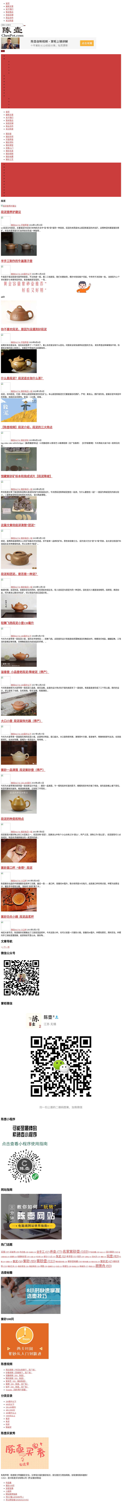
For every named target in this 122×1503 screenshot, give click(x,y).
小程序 (8, 1491)
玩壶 (113, 1256)
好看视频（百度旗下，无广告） (19, 1373)
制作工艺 (14, 99)
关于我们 (9, 9)
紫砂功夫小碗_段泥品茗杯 (17, 916)
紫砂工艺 (9, 96)
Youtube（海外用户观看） (16, 1390)
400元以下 (10, 1404)
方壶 (33, 1256)
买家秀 (14, 1252)
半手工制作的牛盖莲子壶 (16, 261)
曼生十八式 (49, 1257)
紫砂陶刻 (14, 101)
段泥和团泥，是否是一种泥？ (19, 574)
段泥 (8, 193)
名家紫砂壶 (76, 1251)
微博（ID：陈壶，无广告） (17, 1384)
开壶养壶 (9, 76)
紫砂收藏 (9, 93)
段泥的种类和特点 (12, 818)
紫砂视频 (9, 90)
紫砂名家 (9, 87)
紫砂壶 (8, 56)
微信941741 (15, 225)
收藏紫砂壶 (23, 1257)
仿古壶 (24, 1252)
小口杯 (13, 64)
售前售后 (9, 12)
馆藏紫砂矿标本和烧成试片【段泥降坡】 (26, 476)
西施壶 (52, 1266)
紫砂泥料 (9, 79)
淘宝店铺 (9, 15)
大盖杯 (13, 67)
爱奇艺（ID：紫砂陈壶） (16, 1381)
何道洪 (32, 1252)
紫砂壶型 (9, 81)
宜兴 (103, 1252)
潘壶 (103, 1256)
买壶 (5, 1252)
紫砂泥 (106, 1261)
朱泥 (8, 190)
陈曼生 (67, 1266)
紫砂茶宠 (14, 61)
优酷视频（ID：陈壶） (15, 1376)
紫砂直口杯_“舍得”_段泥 (16, 867)
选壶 (8, 176)
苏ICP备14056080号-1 (15, 1497)
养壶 (8, 178)
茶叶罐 (13, 70)
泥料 (8, 164)
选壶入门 (9, 84)
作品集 (8, 1483)
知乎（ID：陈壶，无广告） (17, 1387)
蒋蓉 (44, 1266)
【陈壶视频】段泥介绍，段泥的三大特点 (26, 427)
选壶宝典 (9, 1488)
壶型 (8, 167)
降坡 (8, 196)
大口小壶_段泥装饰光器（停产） (21, 721)
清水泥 (96, 1257)
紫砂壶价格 (61, 1262)
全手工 (43, 1251)
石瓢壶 (9, 1261)
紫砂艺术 (13, 1266)
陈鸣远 (75, 1266)
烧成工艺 (14, 107)
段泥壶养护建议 (11, 212)
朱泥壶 (72, 1256)
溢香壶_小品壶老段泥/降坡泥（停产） (25, 672)
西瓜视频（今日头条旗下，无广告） (21, 1370)
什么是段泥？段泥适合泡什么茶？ (22, 378)
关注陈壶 (9, 21)
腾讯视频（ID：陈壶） (15, 1378)
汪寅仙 (88, 1256)
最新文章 (9, 6)
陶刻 (92, 1266)
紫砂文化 (95, 1262)
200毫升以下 (26, 274)
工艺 (8, 173)
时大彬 (39, 1257)
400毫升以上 (11, 1413)
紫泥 (8, 187)
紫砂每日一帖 (26, 391)
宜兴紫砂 (112, 1252)
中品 (8, 184)
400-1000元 (10, 1410)
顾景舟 (104, 1266)
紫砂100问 (10, 1486)
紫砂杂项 (9, 59)
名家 (8, 170)
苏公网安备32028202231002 (17, 1500)
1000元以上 (10, 1416)
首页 (8, 3)
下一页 (7, 947)
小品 (8, 181)
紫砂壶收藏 (75, 1261)
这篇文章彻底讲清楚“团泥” (18, 525)
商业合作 (9, 18)
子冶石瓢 (94, 1252)
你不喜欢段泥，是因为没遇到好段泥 (24, 329)
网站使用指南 (11, 1494)
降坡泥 (84, 1266)
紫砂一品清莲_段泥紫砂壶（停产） (23, 769)
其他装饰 (14, 104)
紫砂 (29, 1261)
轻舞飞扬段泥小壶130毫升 (17, 623)
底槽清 (13, 1257)
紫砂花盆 (14, 73)
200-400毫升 (26, 783)
